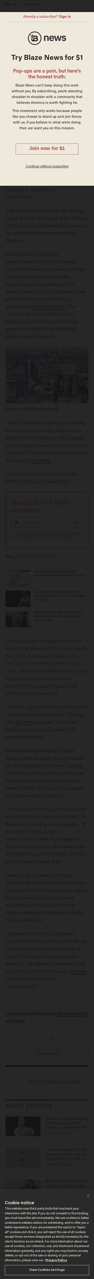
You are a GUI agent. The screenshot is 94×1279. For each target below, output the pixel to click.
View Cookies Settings (47, 1270)
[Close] (88, 1195)
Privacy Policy (56, 1260)
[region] (47, 1234)
